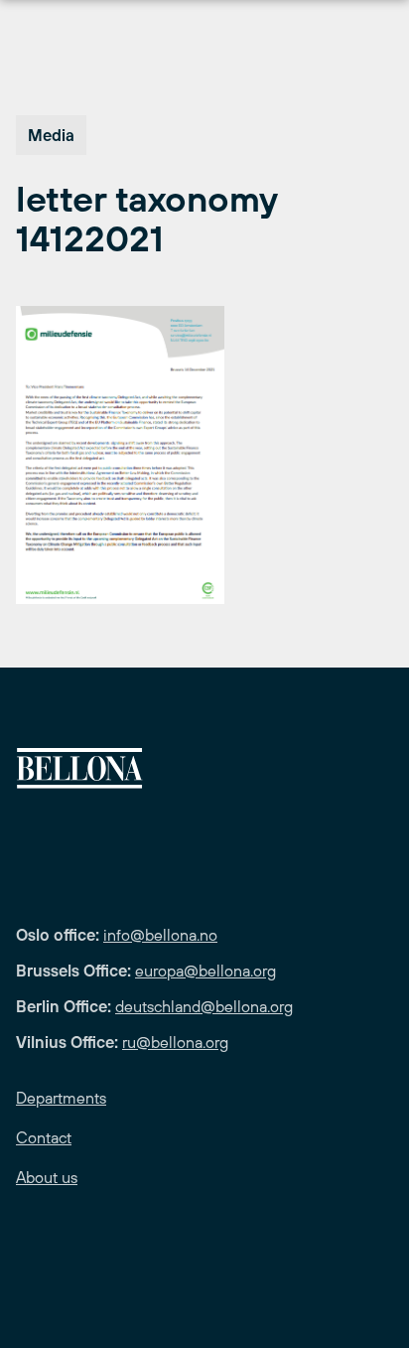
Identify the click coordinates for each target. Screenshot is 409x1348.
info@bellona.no (160, 935)
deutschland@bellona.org (204, 1006)
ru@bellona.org (175, 1042)
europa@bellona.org (205, 970)
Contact (43, 1137)
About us (46, 1177)
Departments (61, 1098)
